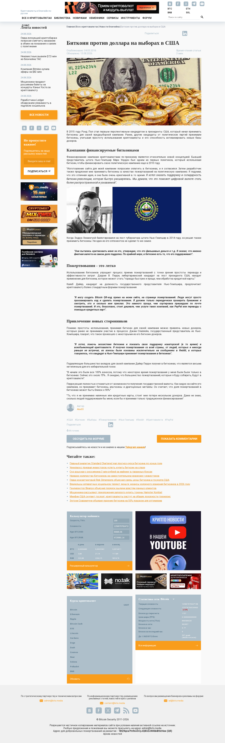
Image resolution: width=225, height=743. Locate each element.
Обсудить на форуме (88, 438)
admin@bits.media (53, 700)
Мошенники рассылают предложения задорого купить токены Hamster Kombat (116, 492)
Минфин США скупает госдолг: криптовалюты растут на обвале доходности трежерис (120, 496)
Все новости (39, 114)
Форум (147, 18)
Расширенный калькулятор (84, 566)
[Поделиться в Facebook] (163, 33)
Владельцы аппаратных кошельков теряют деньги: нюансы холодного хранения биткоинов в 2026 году (130, 484)
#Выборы (92, 420)
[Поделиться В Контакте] (191, 33)
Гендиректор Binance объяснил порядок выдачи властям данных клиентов (113, 488)
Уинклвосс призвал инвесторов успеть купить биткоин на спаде (107, 467)
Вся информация (147, 645)
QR (169, 731)
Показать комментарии (179, 438)
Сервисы (112, 18)
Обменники (96, 18)
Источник (74, 430)
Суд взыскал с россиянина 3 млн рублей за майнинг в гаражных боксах (111, 471)
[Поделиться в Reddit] (198, 33)
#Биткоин (80, 420)
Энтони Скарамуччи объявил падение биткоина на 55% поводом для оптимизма (116, 500)
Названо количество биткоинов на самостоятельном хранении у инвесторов (114, 475)
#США (70, 420)
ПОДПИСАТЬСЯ (37, 171)
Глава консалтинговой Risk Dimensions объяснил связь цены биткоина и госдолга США (119, 480)
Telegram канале (135, 447)
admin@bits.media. (152, 728)
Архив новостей (112, 733)
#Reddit (140, 420)
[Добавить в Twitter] (170, 33)
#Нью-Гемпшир (126, 420)
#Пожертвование (107, 420)
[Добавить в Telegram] (177, 33)
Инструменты (130, 18)
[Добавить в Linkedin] (184, 33)
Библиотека (62, 18)
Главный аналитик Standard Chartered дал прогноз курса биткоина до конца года (116, 463)
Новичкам (80, 18)
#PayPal (169, 420)
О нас (25, 25)
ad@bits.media (176, 700)
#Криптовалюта (154, 420)
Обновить (75, 679)
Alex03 (80, 409)
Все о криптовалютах (37, 18)
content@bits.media (115, 703)
